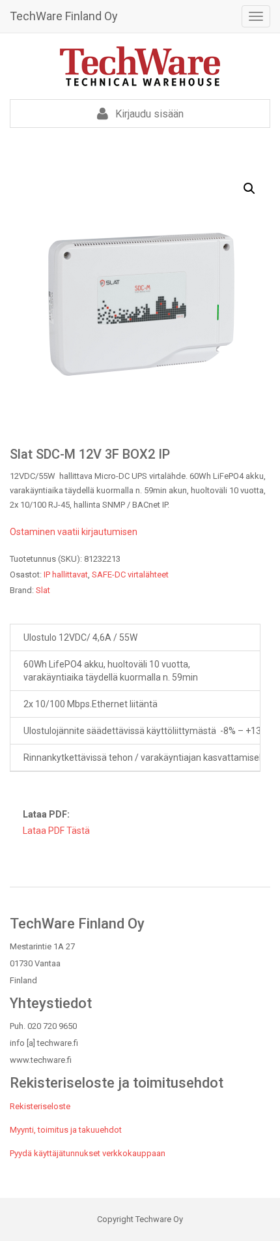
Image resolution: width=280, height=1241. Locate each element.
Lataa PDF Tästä (56, 830)
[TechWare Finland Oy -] (140, 66)
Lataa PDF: (46, 814)
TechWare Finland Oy (64, 16)
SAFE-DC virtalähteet (130, 574)
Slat (43, 590)
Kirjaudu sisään (148, 114)
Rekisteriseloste (40, 1106)
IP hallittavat (66, 574)
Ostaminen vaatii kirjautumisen (73, 532)
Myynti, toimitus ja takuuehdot (66, 1130)
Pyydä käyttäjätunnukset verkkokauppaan (87, 1153)
